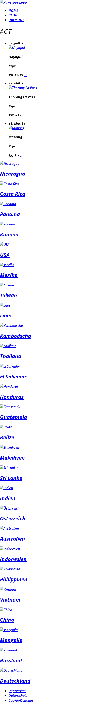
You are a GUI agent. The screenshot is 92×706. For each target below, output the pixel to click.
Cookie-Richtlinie (21, 700)
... (25, 75)
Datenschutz (18, 695)
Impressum (17, 690)
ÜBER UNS (16, 20)
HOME (13, 10)
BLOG (13, 15)
